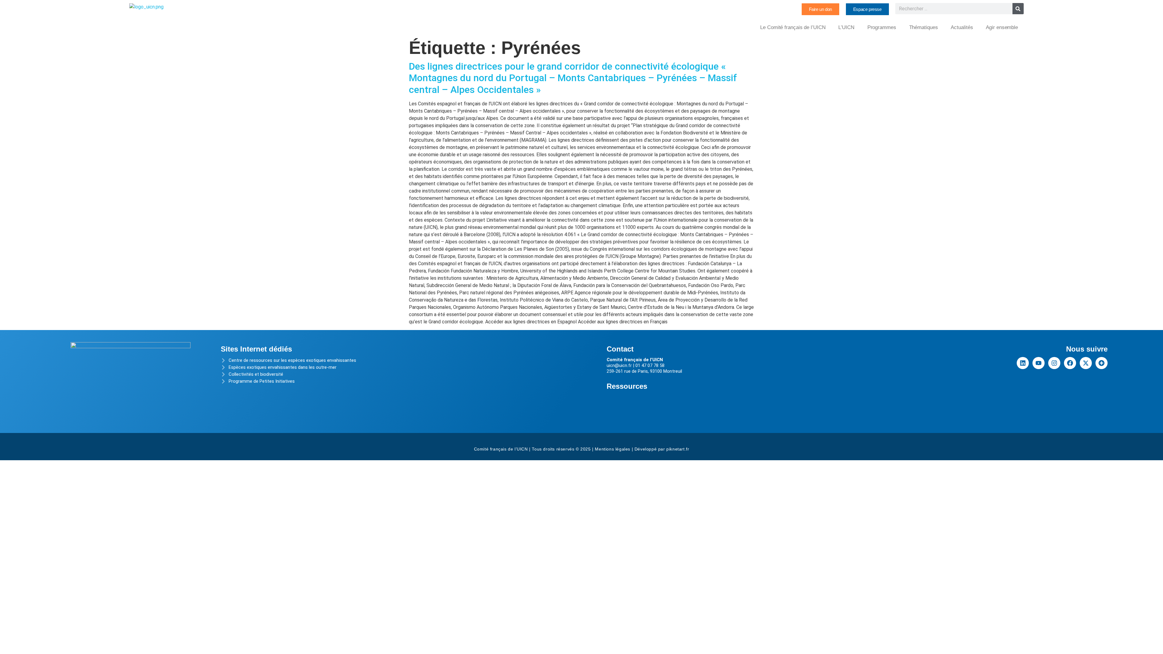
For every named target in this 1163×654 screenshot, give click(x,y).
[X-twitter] (1086, 363)
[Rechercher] (1018, 8)
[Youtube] (1038, 363)
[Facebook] (1070, 363)
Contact (620, 349)
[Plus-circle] (1101, 363)
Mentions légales (612, 449)
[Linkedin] (1023, 363)
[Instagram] (1054, 363)
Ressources (627, 386)
